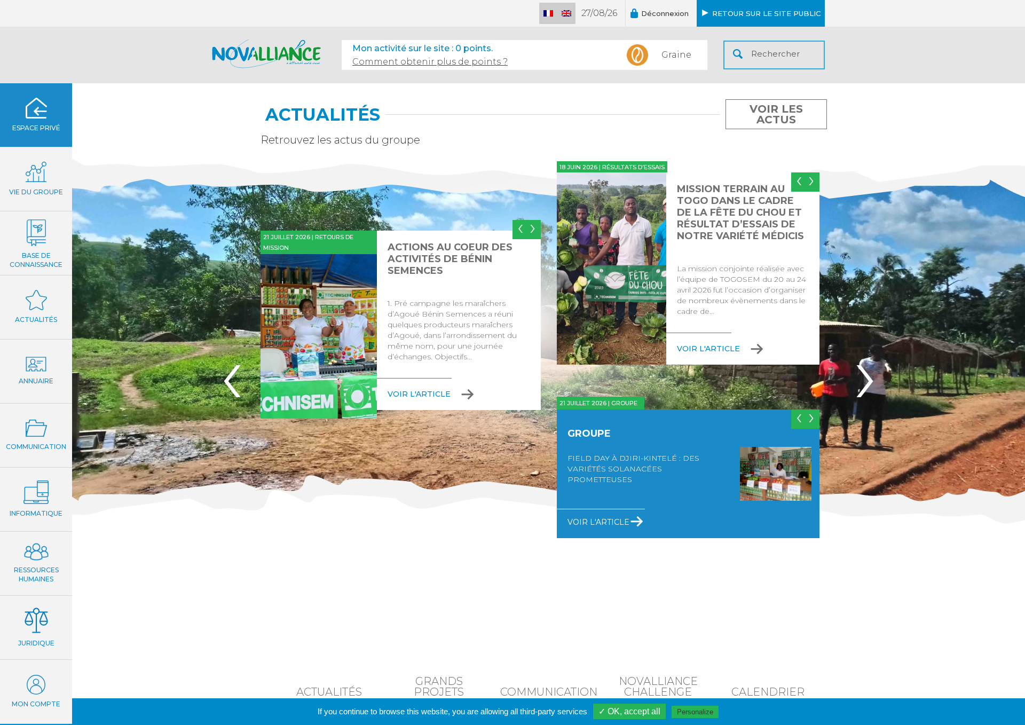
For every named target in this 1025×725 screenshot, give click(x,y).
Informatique (36, 513)
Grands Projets (439, 686)
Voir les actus (776, 114)
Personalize (695, 712)
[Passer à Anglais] (566, 13)
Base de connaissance (36, 260)
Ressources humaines (36, 574)
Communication (36, 447)
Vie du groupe (36, 192)
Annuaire (36, 381)
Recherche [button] (737, 54)
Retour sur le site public (766, 13)
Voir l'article (419, 394)
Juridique (36, 643)
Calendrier (768, 691)
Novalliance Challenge (658, 686)
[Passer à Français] (548, 13)
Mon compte (36, 704)
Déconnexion (665, 13)
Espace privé (36, 128)
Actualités (36, 320)
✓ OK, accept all (629, 711)
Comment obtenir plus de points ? (430, 62)
